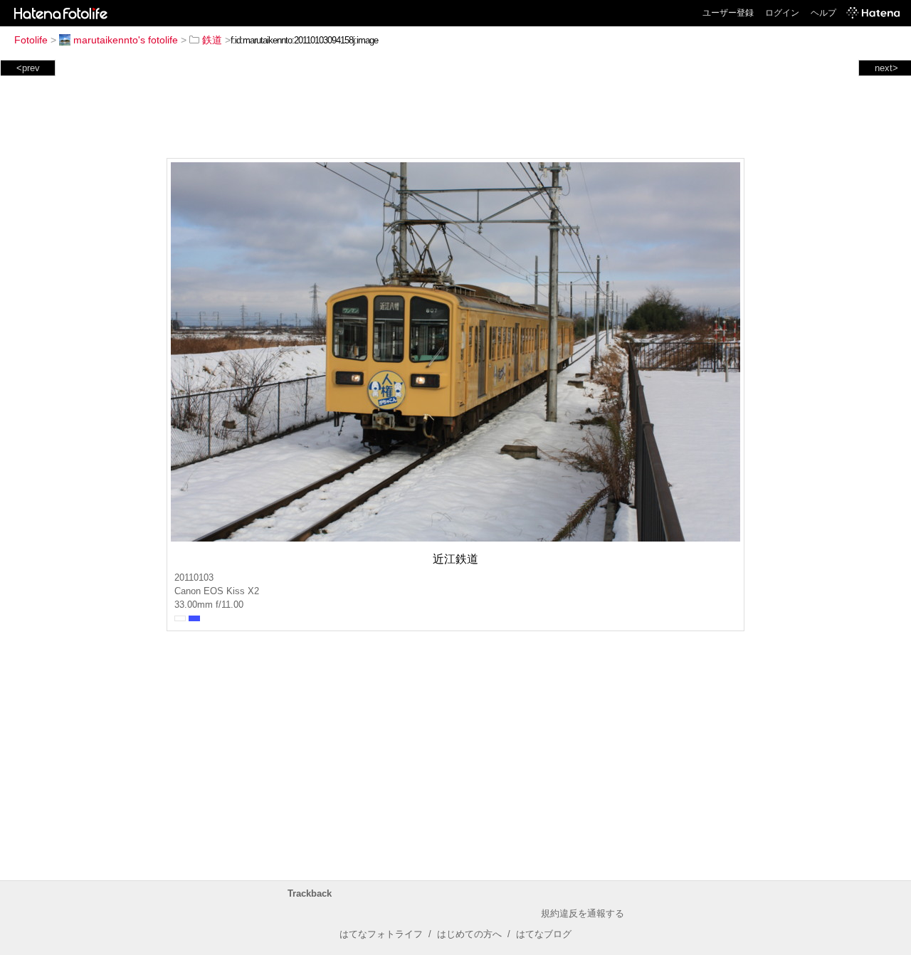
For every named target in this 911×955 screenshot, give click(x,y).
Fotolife (31, 40)
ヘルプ (823, 13)
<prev (28, 68)
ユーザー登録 (728, 13)
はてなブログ (544, 934)
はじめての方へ (469, 934)
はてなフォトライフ (381, 934)
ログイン (782, 13)
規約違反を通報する (582, 913)
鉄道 (212, 40)
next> (886, 68)
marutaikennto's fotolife (125, 40)
